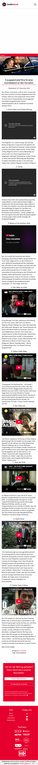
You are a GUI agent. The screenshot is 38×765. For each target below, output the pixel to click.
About (11, 713)
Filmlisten (23, 651)
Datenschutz (11, 720)
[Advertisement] (19, 32)
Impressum (11, 718)
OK (33, 763)
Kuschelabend (21, 653)
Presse (11, 715)
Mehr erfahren (25, 763)
